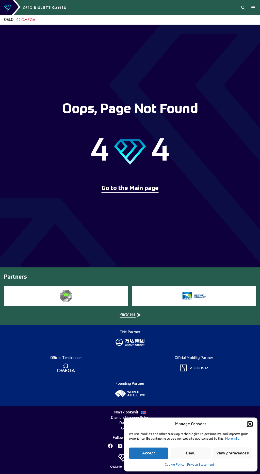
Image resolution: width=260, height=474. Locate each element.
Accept (148, 453)
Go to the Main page (130, 188)
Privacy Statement (200, 464)
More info (232, 438)
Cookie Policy (175, 464)
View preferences (232, 453)
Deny (191, 453)
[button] (249, 424)
